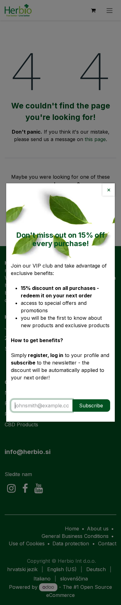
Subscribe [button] (91, 405)
